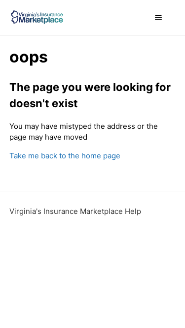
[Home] (37, 17)
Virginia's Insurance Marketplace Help (75, 211)
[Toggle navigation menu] (158, 18)
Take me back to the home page (64, 155)
